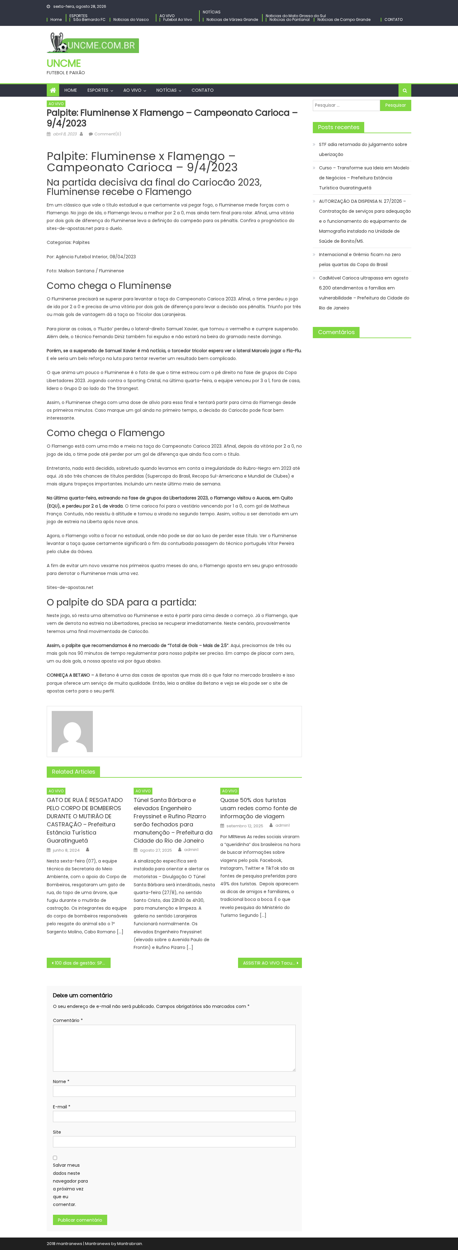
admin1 (191, 850)
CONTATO (393, 19)
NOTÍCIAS (212, 12)
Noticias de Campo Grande (343, 19)
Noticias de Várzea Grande (232, 19)
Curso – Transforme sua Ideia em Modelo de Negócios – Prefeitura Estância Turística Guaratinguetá (364, 178)
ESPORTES (78, 15)
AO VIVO (167, 15)
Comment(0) (107, 134)
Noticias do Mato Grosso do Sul (296, 15)
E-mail (61, 1107)
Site (57, 1132)
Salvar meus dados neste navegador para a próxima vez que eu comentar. (70, 1185)
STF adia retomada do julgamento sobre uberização (363, 149)
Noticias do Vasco (131, 19)
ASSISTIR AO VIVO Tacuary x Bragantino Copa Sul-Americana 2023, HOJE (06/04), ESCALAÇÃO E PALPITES (272, 963)
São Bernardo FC (89, 19)
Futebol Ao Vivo (177, 19)
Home (56, 19)
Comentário (68, 1020)
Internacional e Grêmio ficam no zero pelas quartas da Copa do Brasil (360, 259)
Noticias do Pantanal (290, 19)
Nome (61, 1081)
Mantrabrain (129, 1244)
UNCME (64, 63)
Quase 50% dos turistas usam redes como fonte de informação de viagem (258, 808)
